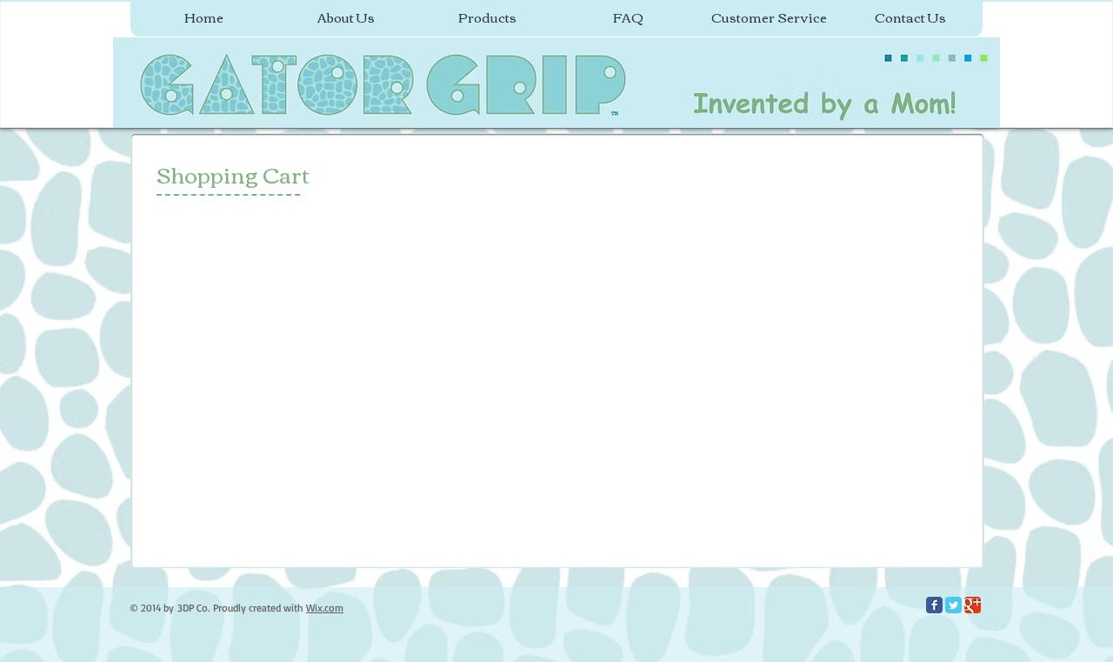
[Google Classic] (972, 605)
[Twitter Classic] (953, 605)
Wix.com (324, 607)
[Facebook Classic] (934, 605)
